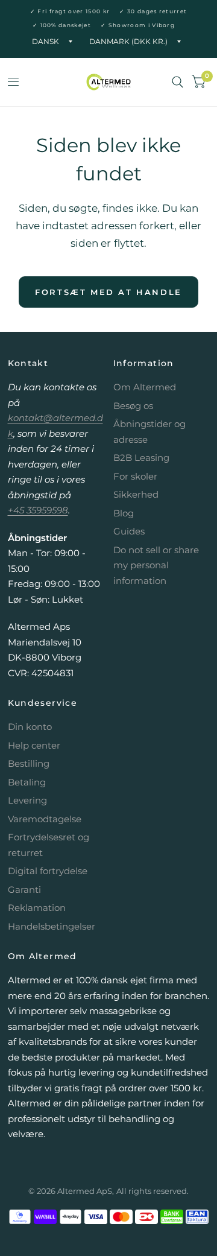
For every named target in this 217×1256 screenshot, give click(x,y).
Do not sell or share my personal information (156, 565)
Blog (123, 513)
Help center (34, 745)
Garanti (24, 889)
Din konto (30, 726)
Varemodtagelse (44, 819)
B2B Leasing (141, 457)
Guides (129, 531)
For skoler (135, 476)
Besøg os (133, 405)
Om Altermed (144, 387)
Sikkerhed (136, 494)
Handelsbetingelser (51, 926)
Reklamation (37, 907)
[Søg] (177, 82)
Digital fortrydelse (47, 871)
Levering (27, 800)
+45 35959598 (38, 510)
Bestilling (28, 763)
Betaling (27, 782)
